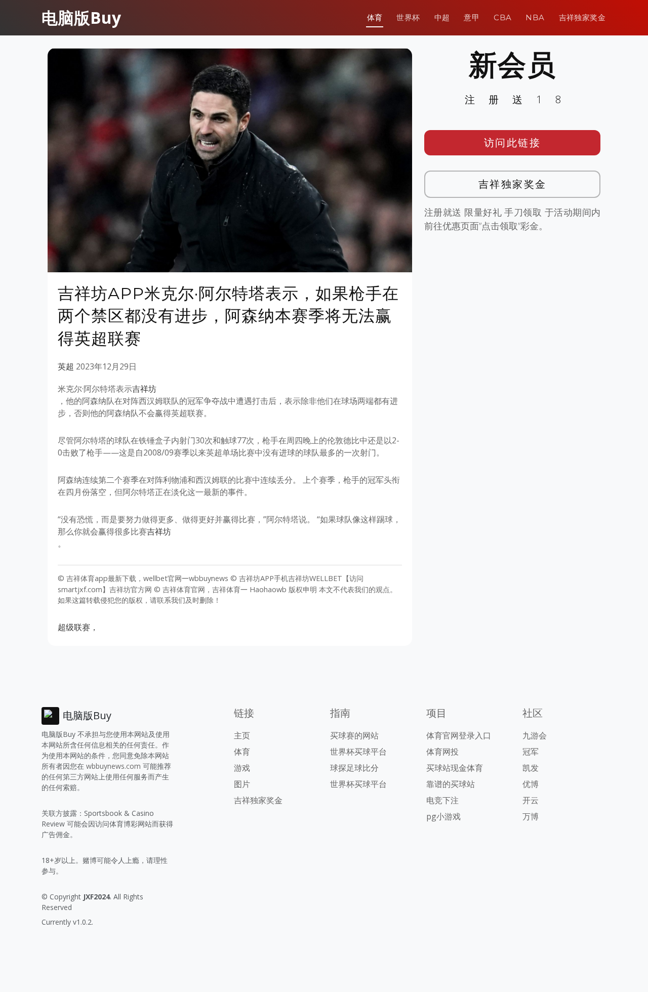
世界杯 (408, 17)
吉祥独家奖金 (582, 17)
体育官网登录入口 (458, 735)
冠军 (530, 751)
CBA (502, 17)
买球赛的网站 (354, 735)
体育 (375, 17)
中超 (442, 17)
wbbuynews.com (113, 766)
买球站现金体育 (454, 767)
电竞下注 (442, 800)
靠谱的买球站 (450, 784)
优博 (530, 784)
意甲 (471, 17)
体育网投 (442, 751)
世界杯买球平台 (358, 751)
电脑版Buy (81, 17)
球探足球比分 (354, 767)
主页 (242, 735)
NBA (534, 17)
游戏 (242, 767)
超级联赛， (78, 627)
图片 (242, 784)
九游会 (534, 735)
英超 (66, 366)
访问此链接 (512, 142)
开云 (530, 800)
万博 (530, 816)
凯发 (530, 767)
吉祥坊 (144, 388)
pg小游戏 (443, 816)
